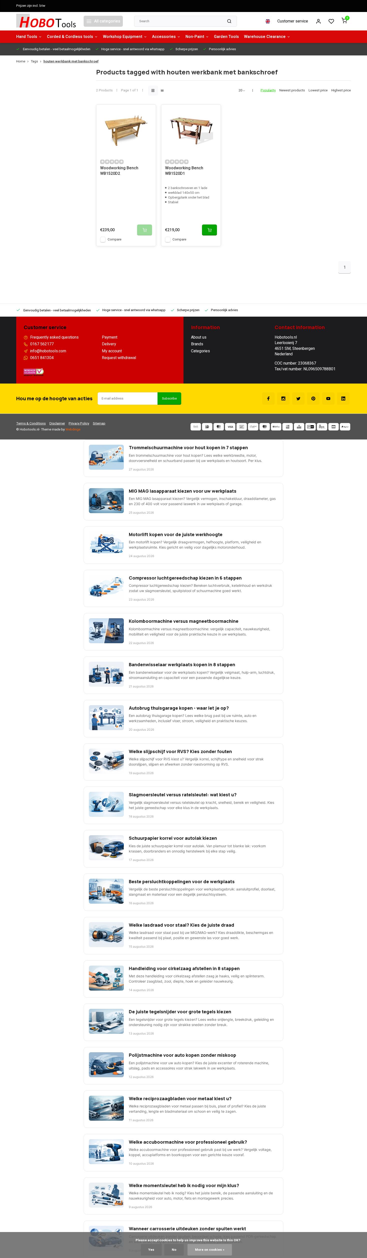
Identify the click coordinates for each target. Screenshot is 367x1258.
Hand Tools (26, 37)
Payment (109, 337)
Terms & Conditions (31, 423)
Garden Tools (226, 37)
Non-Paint (194, 37)
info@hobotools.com (48, 351)
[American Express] (287, 426)
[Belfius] (276, 426)
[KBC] (299, 426)
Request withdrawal (119, 358)
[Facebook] (268, 398)
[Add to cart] (209, 229)
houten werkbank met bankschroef (70, 61)
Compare (114, 239)
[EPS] (322, 426)
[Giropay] (310, 426)
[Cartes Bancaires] (333, 426)
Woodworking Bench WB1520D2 (119, 171)
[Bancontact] (241, 426)
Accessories (164, 37)
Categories (200, 351)
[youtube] (328, 398)
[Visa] (230, 426)
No (174, 1249)
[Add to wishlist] (148, 112)
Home (20, 61)
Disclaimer (57, 423)
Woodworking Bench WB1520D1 (184, 171)
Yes (151, 1249)
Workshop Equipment (122, 37)
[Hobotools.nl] (46, 21)
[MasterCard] (218, 426)
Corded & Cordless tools (70, 37)
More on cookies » (209, 1249)
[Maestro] (264, 426)
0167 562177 (42, 344)
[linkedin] (343, 398)
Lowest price (318, 90)
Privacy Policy (79, 423)
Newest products (292, 90)
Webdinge (72, 429)
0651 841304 (42, 358)
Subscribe (169, 398)
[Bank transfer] (195, 426)
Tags (34, 61)
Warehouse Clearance (265, 37)
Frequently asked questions (54, 337)
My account (112, 351)
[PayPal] (345, 426)
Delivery (109, 344)
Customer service (292, 21)
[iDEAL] (207, 426)
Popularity (268, 90)
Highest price (341, 90)
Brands (197, 344)
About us (198, 337)
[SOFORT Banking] (253, 426)
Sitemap (99, 423)
